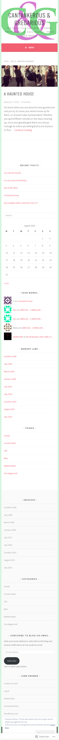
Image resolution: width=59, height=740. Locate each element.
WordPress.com (11, 713)
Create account (11, 683)
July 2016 (8, 394)
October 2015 (10, 401)
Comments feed (11, 706)
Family (7, 435)
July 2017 (8, 386)
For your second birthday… (16, 180)
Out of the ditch (11, 187)
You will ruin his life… (13, 172)
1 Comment (25, 102)
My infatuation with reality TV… (39, 336)
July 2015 (8, 416)
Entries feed (9, 698)
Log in (6, 691)
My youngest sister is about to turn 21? (21, 202)
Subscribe (11, 660)
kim (14, 309)
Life (5, 450)
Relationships (10, 465)
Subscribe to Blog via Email (29, 635)
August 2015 (9, 409)
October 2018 (10, 356)
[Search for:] (29, 215)
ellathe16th (18, 336)
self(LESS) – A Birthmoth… (31, 309)
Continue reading (23, 130)
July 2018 (8, 364)
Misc (6, 458)
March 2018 (9, 371)
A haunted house (19, 93)
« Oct (6, 283)
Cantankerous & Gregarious (29, 19)
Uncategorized (10, 473)
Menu (31, 47)
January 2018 (10, 379)
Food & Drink (10, 443)
